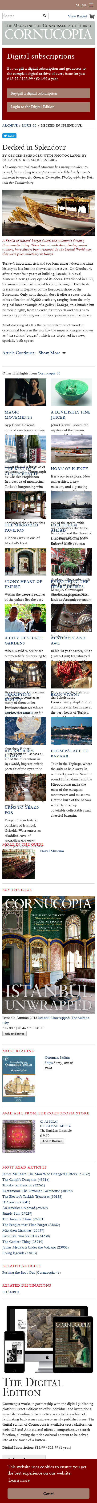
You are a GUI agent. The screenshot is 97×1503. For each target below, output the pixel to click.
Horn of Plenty (70, 468)
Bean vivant (65, 694)
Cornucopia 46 (48, 1272)
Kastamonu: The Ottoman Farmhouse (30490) (37, 1191)
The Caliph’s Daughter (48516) (25, 1179)
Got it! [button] (48, 1493)
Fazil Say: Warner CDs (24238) (26, 1236)
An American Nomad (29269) (25, 1208)
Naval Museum (52, 851)
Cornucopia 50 (49, 373)
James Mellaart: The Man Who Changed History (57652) (46, 1174)
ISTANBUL (11, 1292)
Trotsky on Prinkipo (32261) (23, 1185)
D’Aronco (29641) (16, 1202)
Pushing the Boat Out (18, 1272)
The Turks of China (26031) (23, 1219)
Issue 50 (29, 125)
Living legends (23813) (19, 1253)
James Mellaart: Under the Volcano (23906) (35, 1247)
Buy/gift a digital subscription (34, 93)
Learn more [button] (19, 1480)
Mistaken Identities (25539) (23, 1230)
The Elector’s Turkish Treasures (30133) (32, 1196)
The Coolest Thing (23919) (22, 1242)
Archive (10, 125)
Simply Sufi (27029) (17, 1213)
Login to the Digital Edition (32, 106)
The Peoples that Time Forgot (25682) (31, 1225)
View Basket (77, 16)
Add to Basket (14, 1033)
